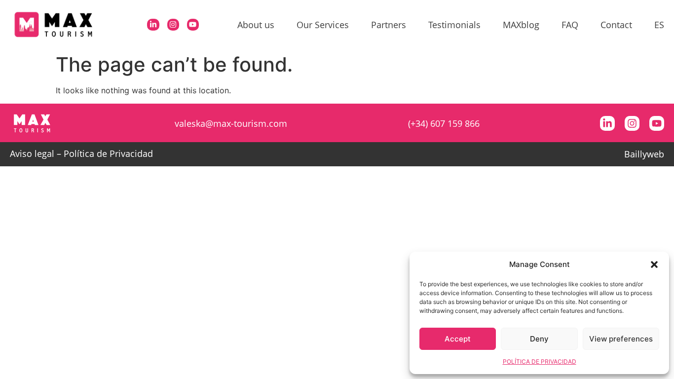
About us (255, 25)
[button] (654, 264)
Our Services (323, 25)
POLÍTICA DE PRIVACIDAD (539, 361)
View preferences (621, 338)
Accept (458, 338)
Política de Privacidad (108, 153)
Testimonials (454, 25)
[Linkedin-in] (153, 25)
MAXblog (521, 25)
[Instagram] (173, 25)
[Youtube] (193, 25)
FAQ (570, 25)
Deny (539, 338)
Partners (388, 25)
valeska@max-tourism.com (231, 123)
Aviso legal (32, 153)
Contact (616, 25)
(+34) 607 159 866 (444, 123)
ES (659, 25)
